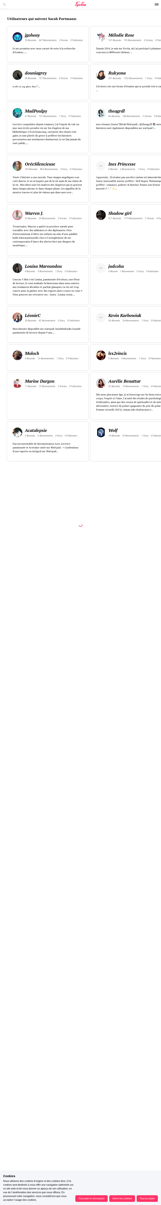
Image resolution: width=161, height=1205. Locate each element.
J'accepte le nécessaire (91, 1198)
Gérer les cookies (122, 1198)
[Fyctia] (80, 4)
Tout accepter (147, 1198)
